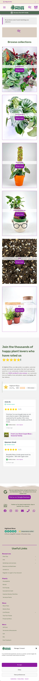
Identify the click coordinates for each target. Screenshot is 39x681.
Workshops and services (9, 563)
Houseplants (6, 581)
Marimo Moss (6, 609)
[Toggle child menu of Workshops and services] (35, 563)
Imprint (26, 678)
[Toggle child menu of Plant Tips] (35, 556)
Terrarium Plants (7, 597)
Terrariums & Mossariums (10, 630)
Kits (4, 637)
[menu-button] (4, 7)
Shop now (19, 262)
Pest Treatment (7, 640)
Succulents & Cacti (8, 591)
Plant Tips (5, 556)
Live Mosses (6, 612)
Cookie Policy (14, 678)
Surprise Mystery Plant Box (10, 594)
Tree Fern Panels (7, 615)
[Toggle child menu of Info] (35, 559)
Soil (4, 633)
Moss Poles (6, 605)
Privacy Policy (21, 678)
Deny (19, 670)
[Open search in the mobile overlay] (30, 7)
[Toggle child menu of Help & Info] (19, 2)
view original (20, 424)
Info (4, 559)
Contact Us (6, 569)
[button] (36, 648)
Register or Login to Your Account (12, 572)
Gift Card (5, 627)
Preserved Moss (7, 618)
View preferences (19, 675)
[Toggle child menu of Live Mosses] (35, 612)
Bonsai (4, 584)
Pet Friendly (6, 587)
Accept (19, 665)
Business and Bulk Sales (9, 566)
